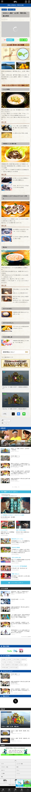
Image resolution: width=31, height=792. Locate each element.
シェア (18, 413)
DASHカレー (11, 662)
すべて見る (15, 487)
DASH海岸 (18, 662)
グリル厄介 (4, 662)
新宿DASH (23, 659)
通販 (2, 776)
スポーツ (3, 770)
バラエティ (7, 420)
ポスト (13, 413)
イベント (18, 773)
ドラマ (2, 763)
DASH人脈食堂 (15, 664)
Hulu (22, 40)
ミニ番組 (3, 773)
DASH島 (3, 659)
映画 (17, 766)
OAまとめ (4, 9)
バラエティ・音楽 (4, 766)
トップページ (5, 782)
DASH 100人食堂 (14, 667)
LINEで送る (23, 413)
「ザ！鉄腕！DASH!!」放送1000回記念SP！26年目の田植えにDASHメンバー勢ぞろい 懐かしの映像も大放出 (20, 616)
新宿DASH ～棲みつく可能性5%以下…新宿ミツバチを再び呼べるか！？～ (20, 592)
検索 (15, 782)
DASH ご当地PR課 (6, 664)
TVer (9, 40)
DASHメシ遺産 (11, 9)
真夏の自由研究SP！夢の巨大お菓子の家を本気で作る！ (20, 607)
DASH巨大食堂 (5, 667)
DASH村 (9, 659)
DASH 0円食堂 (16, 659)
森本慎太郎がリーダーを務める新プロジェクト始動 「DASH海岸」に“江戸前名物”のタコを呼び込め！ (20, 631)
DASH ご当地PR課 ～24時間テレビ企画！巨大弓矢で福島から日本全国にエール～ (20, 623)
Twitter (15, 701)
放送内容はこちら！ (9, 352)
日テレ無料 (21, 651)
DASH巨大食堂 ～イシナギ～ (18, 599)
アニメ (18, 770)
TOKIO (6, 423)
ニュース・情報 (20, 763)
